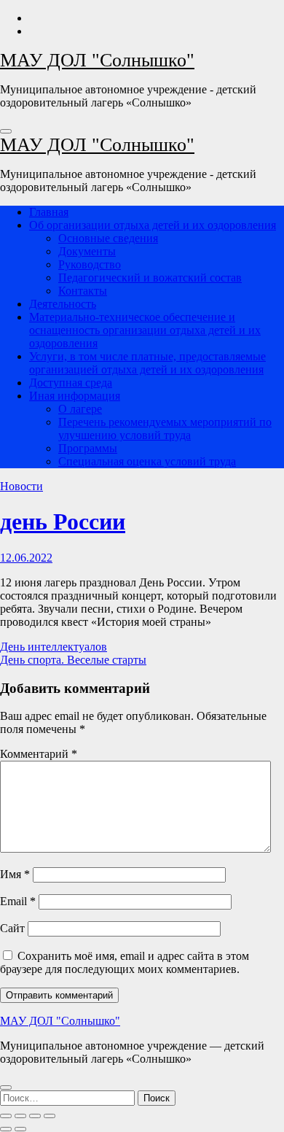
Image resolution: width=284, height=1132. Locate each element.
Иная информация (74, 395)
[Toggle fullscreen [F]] (35, 1116)
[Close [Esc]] (6, 1116)
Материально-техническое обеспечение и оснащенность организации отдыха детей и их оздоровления (145, 330)
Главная (48, 212)
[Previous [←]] (6, 1129)
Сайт (12, 928)
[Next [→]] (20, 1129)
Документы (87, 251)
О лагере (80, 409)
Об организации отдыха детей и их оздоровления (152, 225)
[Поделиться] (20, 1116)
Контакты (82, 290)
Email (18, 901)
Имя (15, 874)
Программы (87, 448)
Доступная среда (70, 382)
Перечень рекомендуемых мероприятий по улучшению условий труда (165, 428)
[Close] (6, 1087)
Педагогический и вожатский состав (150, 277)
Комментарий (38, 754)
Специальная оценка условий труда (147, 461)
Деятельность (62, 304)
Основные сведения (108, 238)
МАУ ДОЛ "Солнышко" (97, 60)
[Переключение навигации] (6, 131)
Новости (21, 486)
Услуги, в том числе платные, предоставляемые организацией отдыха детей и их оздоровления (147, 363)
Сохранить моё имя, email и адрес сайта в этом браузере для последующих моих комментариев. (124, 962)
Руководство (89, 264)
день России (62, 521)
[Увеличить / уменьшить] (49, 1116)
